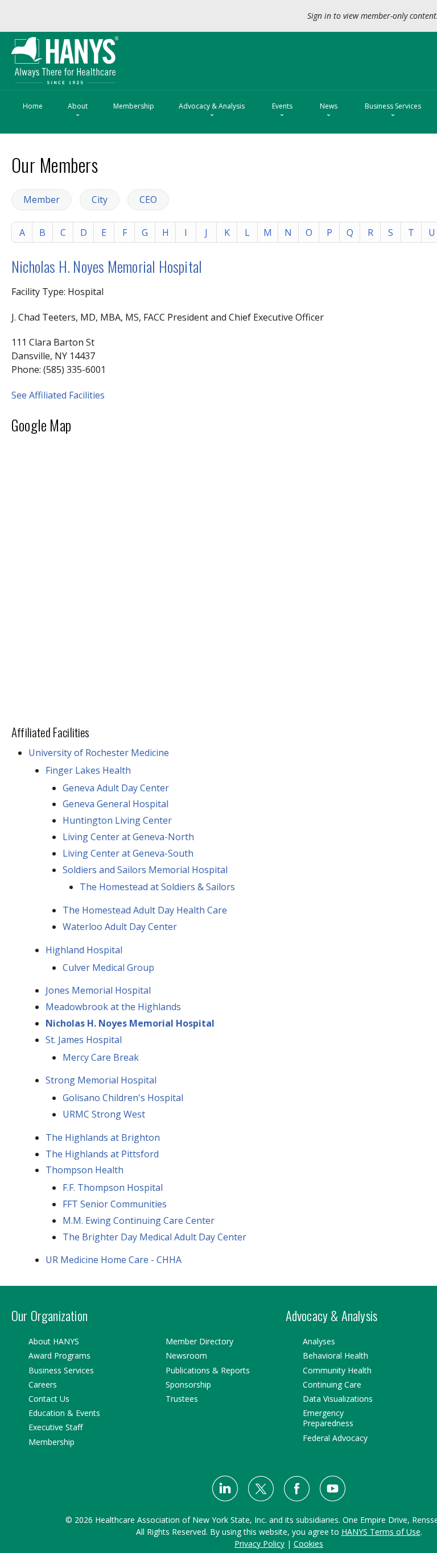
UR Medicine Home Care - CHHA (114, 1259)
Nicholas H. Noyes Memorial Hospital (106, 266)
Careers (42, 1384)
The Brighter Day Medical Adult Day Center (154, 1237)
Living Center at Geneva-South (128, 853)
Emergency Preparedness (328, 1418)
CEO (148, 199)
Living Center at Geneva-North (128, 837)
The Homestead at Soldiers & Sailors (157, 887)
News (328, 111)
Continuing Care (332, 1384)
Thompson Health (84, 1170)
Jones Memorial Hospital (98, 990)
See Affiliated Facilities (58, 395)
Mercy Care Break (101, 1057)
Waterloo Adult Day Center (120, 926)
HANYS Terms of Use (380, 1531)
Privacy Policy (259, 1543)
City (100, 199)
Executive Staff (55, 1427)
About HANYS (53, 1341)
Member (41, 199)
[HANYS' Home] (89, 55)
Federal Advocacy (335, 1437)
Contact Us (48, 1398)
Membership (133, 106)
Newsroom (186, 1355)
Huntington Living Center (117, 820)
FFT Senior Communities (115, 1204)
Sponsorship (188, 1384)
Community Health (337, 1370)
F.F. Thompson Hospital (113, 1187)
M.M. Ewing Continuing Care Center (139, 1220)
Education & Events (64, 1412)
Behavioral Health (335, 1355)
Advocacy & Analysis (212, 111)
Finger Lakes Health (88, 770)
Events (282, 111)
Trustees (182, 1398)
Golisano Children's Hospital (123, 1097)
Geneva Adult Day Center (116, 788)
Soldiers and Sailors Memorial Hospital (145, 869)
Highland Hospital (84, 950)
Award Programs (59, 1355)
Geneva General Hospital (115, 804)
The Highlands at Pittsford (102, 1154)
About (78, 111)
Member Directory (199, 1341)
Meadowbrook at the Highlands (113, 1006)
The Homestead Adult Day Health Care (145, 910)
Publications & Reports (208, 1370)
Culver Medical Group (108, 967)
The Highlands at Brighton (103, 1137)
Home (33, 106)
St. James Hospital (84, 1039)
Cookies (308, 1543)
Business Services (393, 111)
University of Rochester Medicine (98, 752)
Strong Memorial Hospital (101, 1080)
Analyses (319, 1341)
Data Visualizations (338, 1398)
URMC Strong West (104, 1114)
